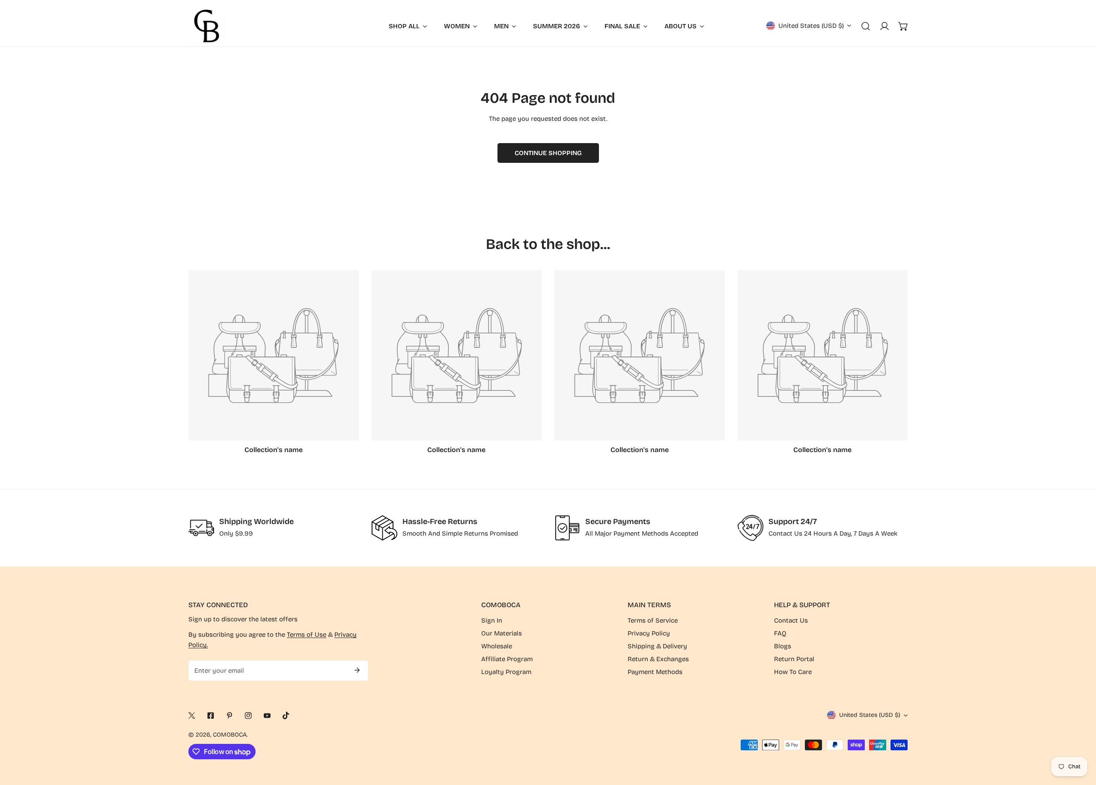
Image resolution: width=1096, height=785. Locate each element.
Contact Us (791, 620)
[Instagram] (248, 715)
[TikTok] (286, 715)
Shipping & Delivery (657, 646)
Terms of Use (306, 634)
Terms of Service (653, 620)
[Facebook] (210, 715)
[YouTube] (267, 715)
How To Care (793, 672)
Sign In (491, 620)
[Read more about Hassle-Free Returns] (384, 528)
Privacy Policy (649, 633)
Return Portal (794, 659)
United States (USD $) (811, 26)
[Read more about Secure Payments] (567, 528)
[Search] (865, 26)
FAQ (780, 633)
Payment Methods (655, 672)
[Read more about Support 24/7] (750, 528)
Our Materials (501, 633)
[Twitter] (191, 715)
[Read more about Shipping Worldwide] (201, 528)
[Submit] (357, 670)
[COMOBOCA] (206, 26)
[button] (903, 26)
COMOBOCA (230, 734)
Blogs (782, 646)
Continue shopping (548, 153)
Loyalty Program (506, 672)
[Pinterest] (229, 715)
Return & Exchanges (658, 659)
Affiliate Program (507, 659)
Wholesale (496, 646)
